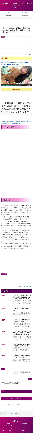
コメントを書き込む (16, 398)
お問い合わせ (8, 425)
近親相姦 (5, 273)
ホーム (8, 423)
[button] (29, 284)
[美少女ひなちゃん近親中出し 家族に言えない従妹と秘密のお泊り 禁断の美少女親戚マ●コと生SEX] (16, 75)
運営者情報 (24, 423)
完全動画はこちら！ (16, 89)
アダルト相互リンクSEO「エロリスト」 (11, 413)
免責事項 (24, 425)
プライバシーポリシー (16, 428)
